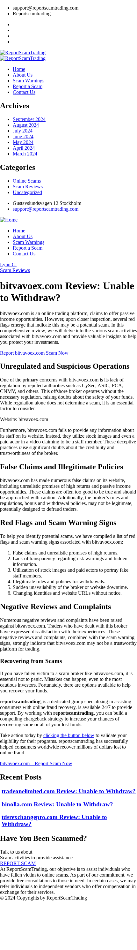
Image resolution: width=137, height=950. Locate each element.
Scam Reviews (28, 186)
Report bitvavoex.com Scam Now (34, 353)
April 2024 (24, 148)
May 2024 (23, 142)
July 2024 (22, 130)
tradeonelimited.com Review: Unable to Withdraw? (69, 791)
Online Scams (27, 181)
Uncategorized (27, 192)
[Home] (9, 219)
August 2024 (26, 125)
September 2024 (29, 119)
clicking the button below (68, 735)
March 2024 (25, 153)
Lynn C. (8, 264)
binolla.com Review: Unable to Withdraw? (57, 804)
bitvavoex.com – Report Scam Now (36, 763)
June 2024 (23, 136)
